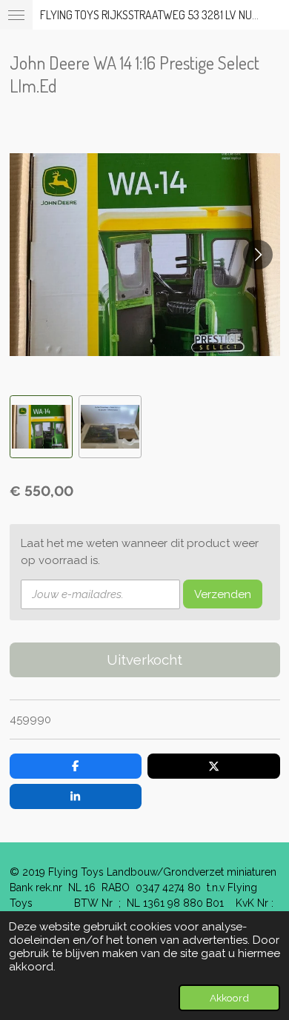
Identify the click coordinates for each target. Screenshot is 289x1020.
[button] (41, 426)
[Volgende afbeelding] (258, 254)
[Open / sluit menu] (16, 15)
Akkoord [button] (229, 998)
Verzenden (222, 594)
